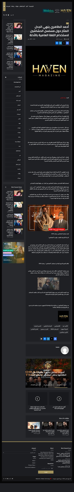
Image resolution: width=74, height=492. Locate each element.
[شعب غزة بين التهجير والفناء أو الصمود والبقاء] (18, 55)
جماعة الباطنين (47, 326)
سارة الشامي (34, 329)
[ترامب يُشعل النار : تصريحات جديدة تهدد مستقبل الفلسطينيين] (18, 63)
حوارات (17, 6)
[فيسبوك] (67, 43)
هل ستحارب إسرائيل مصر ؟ (9, 47)
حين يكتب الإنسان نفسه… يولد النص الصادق (34, 431)
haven (66, 39)
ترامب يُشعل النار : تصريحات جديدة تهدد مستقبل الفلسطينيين (9, 65)
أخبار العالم (22, 6)
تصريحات (8, 6)
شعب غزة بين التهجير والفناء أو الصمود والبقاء (9, 55)
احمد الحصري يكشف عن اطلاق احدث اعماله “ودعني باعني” (63, 431)
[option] (48, 373)
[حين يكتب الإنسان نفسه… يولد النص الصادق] (34, 425)
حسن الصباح (37, 326)
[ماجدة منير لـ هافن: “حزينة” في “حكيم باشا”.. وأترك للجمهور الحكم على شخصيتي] (18, 25)
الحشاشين (56, 326)
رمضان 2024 (54, 329)
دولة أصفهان (64, 329)
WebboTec (38, 478)
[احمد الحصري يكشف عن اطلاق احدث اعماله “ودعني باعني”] (63, 425)
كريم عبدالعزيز (63, 332)
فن (4, 6)
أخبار (27, 6)
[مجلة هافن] (56, 10)
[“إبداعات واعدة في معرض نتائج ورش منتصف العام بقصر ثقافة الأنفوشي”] (18, 37)
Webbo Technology (45, 478)
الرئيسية (31, 6)
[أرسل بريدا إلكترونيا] (64, 39)
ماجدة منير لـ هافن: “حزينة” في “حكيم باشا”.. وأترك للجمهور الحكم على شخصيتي (9, 27)
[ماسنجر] (57, 43)
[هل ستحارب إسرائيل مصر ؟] (18, 48)
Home (33, 462)
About (33, 460)
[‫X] (63, 43)
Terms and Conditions (30, 467)
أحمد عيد (65, 326)
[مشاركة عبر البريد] (41, 338)
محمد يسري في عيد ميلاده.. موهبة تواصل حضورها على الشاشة (48, 373)
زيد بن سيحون (44, 329)
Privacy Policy (31, 465)
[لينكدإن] (60, 43)
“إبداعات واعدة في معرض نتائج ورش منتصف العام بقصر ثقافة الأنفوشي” (9, 39)
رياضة (12, 6)
